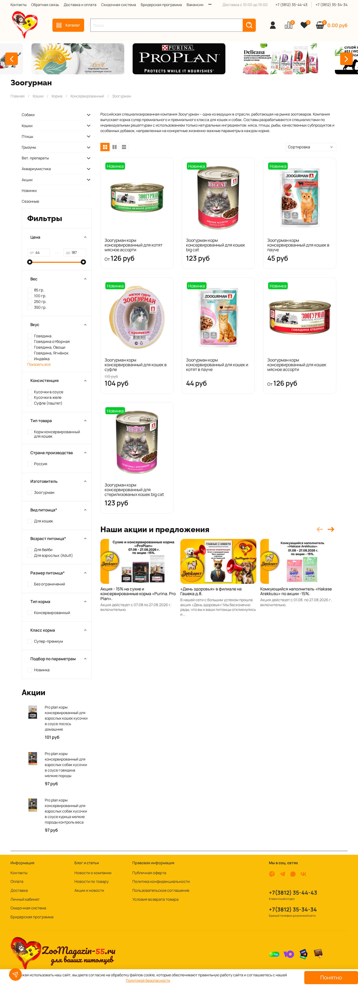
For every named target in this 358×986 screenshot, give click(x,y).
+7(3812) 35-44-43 (293, 892)
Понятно (331, 977)
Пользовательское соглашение (160, 890)
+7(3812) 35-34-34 (293, 909)
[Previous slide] (11, 59)
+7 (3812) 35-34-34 (332, 4)
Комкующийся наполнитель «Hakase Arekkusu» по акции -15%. (296, 591)
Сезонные (30, 201)
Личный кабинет (25, 899)
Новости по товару (91, 881)
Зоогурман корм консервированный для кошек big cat (215, 245)
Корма (57, 95)
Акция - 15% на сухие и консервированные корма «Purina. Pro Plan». (138, 594)
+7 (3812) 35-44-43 (291, 4)
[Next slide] (346, 59)
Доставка (19, 890)
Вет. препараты (35, 157)
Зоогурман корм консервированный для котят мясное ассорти (133, 245)
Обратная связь (45, 4)
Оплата (16, 881)
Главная (17, 95)
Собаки (28, 114)
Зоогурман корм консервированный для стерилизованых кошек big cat (134, 489)
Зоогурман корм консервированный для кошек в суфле (136, 364)
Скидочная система (118, 4)
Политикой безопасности (148, 980)
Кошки (38, 95)
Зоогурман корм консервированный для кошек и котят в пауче (217, 364)
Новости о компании (92, 872)
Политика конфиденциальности (161, 881)
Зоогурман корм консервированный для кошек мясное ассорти (296, 364)
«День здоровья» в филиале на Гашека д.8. (211, 591)
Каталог (73, 25)
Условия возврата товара (155, 899)
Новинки (29, 190)
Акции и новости (89, 890)
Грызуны (29, 147)
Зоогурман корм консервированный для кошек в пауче (298, 245)
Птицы (27, 136)
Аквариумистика (36, 168)
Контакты (18, 4)
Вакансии (195, 4)
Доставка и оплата (80, 4)
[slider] (30, 262)
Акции (27, 179)
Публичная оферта (149, 872)
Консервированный (87, 95)
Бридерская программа (161, 4)
